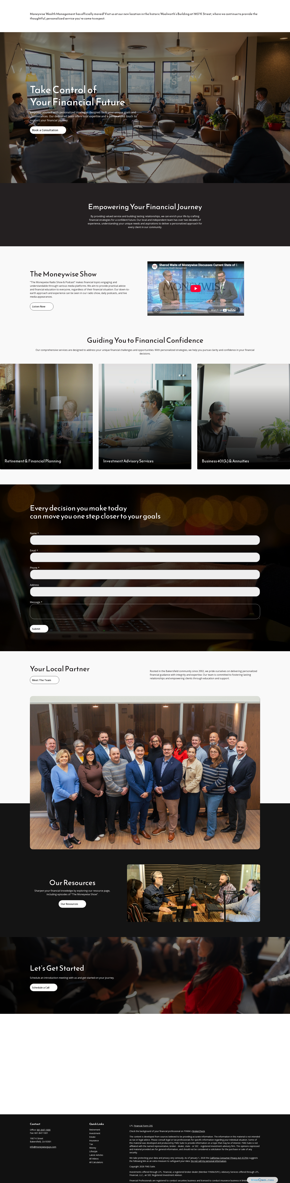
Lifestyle (93, 1151)
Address (34, 585)
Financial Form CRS (143, 1125)
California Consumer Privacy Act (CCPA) (229, 1157)
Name (33, 533)
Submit (36, 629)
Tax (91, 1144)
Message (35, 602)
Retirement (94, 1129)
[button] (122, 7)
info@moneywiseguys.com (43, 1146)
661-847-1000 (43, 1129)
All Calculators (96, 1162)
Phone (33, 567)
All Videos (94, 1158)
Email (33, 550)
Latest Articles (96, 1155)
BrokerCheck (198, 1131)
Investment (94, 1133)
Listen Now (38, 306)
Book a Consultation (45, 130)
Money (92, 1147)
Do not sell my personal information (208, 1161)
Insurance (94, 1140)
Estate (92, 1136)
